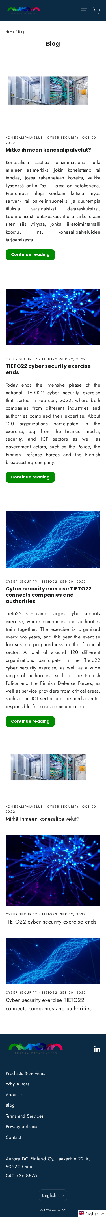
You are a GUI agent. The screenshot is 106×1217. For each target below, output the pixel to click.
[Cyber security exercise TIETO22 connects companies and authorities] (53, 961)
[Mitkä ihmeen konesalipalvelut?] (53, 772)
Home (10, 31)
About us (14, 1094)
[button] (92, 1213)
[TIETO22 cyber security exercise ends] (53, 870)
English (49, 1195)
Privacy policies (21, 1126)
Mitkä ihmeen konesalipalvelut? (48, 149)
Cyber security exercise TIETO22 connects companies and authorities (49, 594)
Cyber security (63, 137)
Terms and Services (25, 1116)
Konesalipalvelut (25, 137)
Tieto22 (49, 359)
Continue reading (30, 254)
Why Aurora (18, 1084)
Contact (13, 1137)
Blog (10, 1105)
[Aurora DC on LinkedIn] (97, 1048)
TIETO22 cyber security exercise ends (48, 369)
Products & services (25, 1073)
